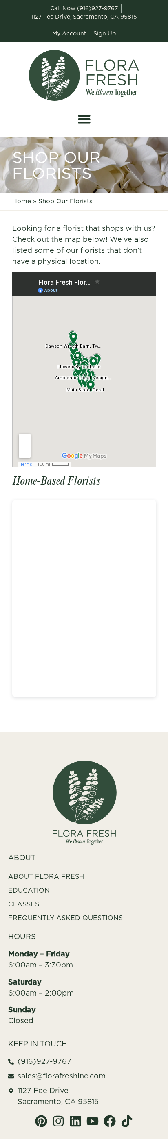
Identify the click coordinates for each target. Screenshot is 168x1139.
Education (29, 890)
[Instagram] (58, 1121)
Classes (23, 904)
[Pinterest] (41, 1121)
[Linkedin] (75, 1121)
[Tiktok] (127, 1121)
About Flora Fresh (46, 876)
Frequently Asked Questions (65, 917)
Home (21, 201)
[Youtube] (92, 1121)
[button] (84, 119)
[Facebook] (110, 1121)
